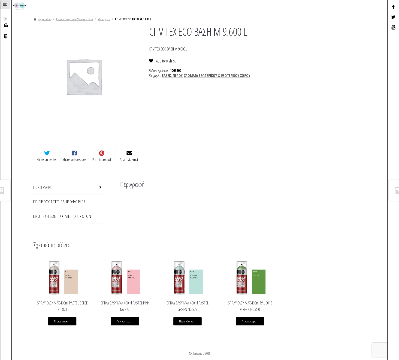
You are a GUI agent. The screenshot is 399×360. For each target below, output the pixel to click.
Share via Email (129, 159)
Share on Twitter (47, 159)
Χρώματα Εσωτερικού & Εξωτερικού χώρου (74, 19)
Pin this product (101, 159)
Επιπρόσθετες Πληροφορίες (59, 201)
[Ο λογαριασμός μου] (5, 36)
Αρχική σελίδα (44, 19)
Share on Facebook (74, 159)
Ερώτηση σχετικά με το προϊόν (62, 216)
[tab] (69, 187)
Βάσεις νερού (104, 19)
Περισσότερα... (62, 321)
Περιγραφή (43, 187)
